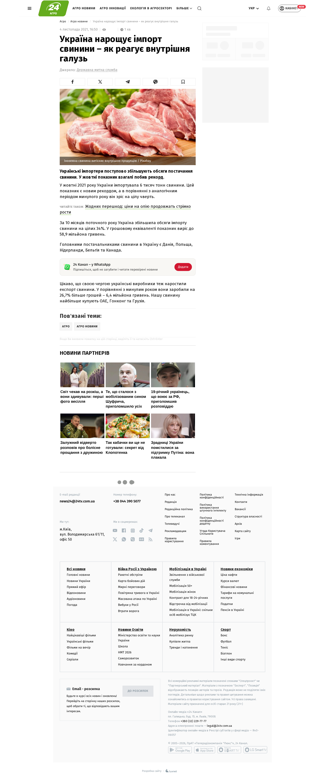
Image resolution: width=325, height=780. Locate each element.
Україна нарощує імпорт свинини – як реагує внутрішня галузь (135, 21)
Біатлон (226, 653)
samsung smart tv (255, 749)
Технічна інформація (249, 494)
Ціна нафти (229, 575)
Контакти (241, 502)
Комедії (72, 653)
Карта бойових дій (131, 581)
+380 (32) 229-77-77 (193, 721)
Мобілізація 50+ (180, 586)
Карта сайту (243, 531)
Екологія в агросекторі (151, 8)
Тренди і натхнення (183, 647)
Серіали (72, 659)
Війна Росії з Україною (137, 569)
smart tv (229, 749)
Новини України (78, 581)
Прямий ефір (76, 587)
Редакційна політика (179, 509)
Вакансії (240, 509)
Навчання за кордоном (135, 664)
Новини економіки (237, 569)
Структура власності (248, 516)
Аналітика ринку (181, 635)
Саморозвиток (128, 658)
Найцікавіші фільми (81, 635)
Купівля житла (179, 641)
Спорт (226, 629)
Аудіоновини (76, 599)
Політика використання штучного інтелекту (213, 507)
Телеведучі (172, 524)
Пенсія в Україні (232, 610)
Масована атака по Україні (137, 599)
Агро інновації (113, 8)
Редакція (171, 502)
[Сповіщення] (269, 8)
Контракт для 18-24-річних (188, 598)
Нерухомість (180, 629)
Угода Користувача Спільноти (212, 532)
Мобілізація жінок (182, 592)
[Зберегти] (182, 81)
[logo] (53, 8)
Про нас (170, 494)
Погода (72, 605)
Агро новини (84, 8)
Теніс (224, 647)
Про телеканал (175, 516)
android (180, 749)
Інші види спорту (233, 659)
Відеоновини (76, 593)
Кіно (71, 629)
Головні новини (78, 575)
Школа (123, 646)
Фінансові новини (234, 587)
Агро (63, 21)
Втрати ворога (128, 611)
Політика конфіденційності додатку (212, 521)
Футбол (226, 641)
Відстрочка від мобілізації (188, 604)
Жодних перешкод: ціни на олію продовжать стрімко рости (125, 209)
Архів (238, 524)
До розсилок (138, 691)
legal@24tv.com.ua (219, 725)
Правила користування (174, 540)
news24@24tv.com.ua (77, 501)
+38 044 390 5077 (127, 501)
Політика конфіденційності (212, 496)
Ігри (237, 538)
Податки (227, 604)
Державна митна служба (97, 70)
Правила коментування (209, 542)
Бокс (224, 635)
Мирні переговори (131, 587)
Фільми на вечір (78, 647)
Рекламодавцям (175, 531)
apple (204, 749)
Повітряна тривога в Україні (138, 593)
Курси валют (230, 581)
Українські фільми (80, 641)
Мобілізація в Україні (187, 569)
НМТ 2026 (125, 652)
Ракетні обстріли (130, 575)
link (115, 530)
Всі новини (76, 569)
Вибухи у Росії (128, 605)
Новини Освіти (130, 629)
